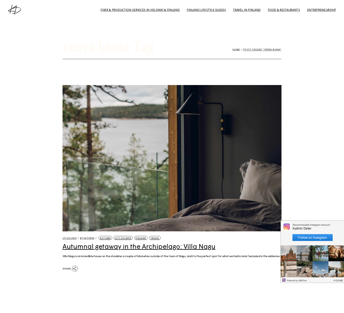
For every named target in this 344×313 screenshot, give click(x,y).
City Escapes (123, 238)
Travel (154, 238)
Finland (141, 238)
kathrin (87, 238)
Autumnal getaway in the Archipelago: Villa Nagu (139, 246)
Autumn (105, 238)
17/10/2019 (70, 238)
